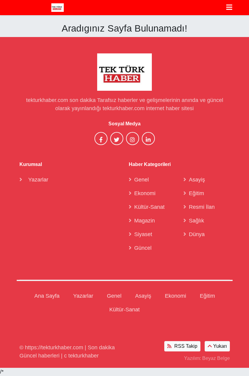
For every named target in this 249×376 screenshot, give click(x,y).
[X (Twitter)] (116, 138)
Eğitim (196, 193)
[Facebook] (100, 138)
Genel (141, 180)
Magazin (144, 221)
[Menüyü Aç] (229, 7)
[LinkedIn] (148, 138)
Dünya (197, 234)
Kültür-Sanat (149, 207)
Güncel (143, 248)
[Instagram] (132, 138)
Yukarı (219, 346)
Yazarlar (38, 180)
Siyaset (143, 234)
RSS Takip (185, 346)
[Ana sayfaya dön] (57, 7)
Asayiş (197, 180)
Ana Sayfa (47, 296)
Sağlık (196, 221)
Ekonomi (144, 193)
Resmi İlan (202, 207)
